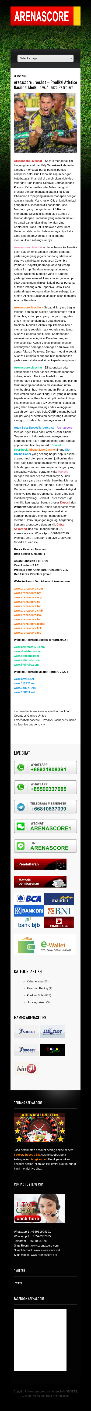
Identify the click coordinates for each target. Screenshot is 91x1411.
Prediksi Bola (35, 995)
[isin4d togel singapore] (26, 1073)
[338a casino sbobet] (26, 1055)
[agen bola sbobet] (26, 1037)
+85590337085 (41, 1236)
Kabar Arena (35, 981)
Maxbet (38, 553)
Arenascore (54, 569)
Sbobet (25, 553)
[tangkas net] (52, 1055)
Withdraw (20, 507)
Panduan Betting (37, 988)
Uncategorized (36, 1002)
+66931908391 (41, 1231)
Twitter (18, 1283)
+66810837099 (38, 1241)
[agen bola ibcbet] (52, 1037)
